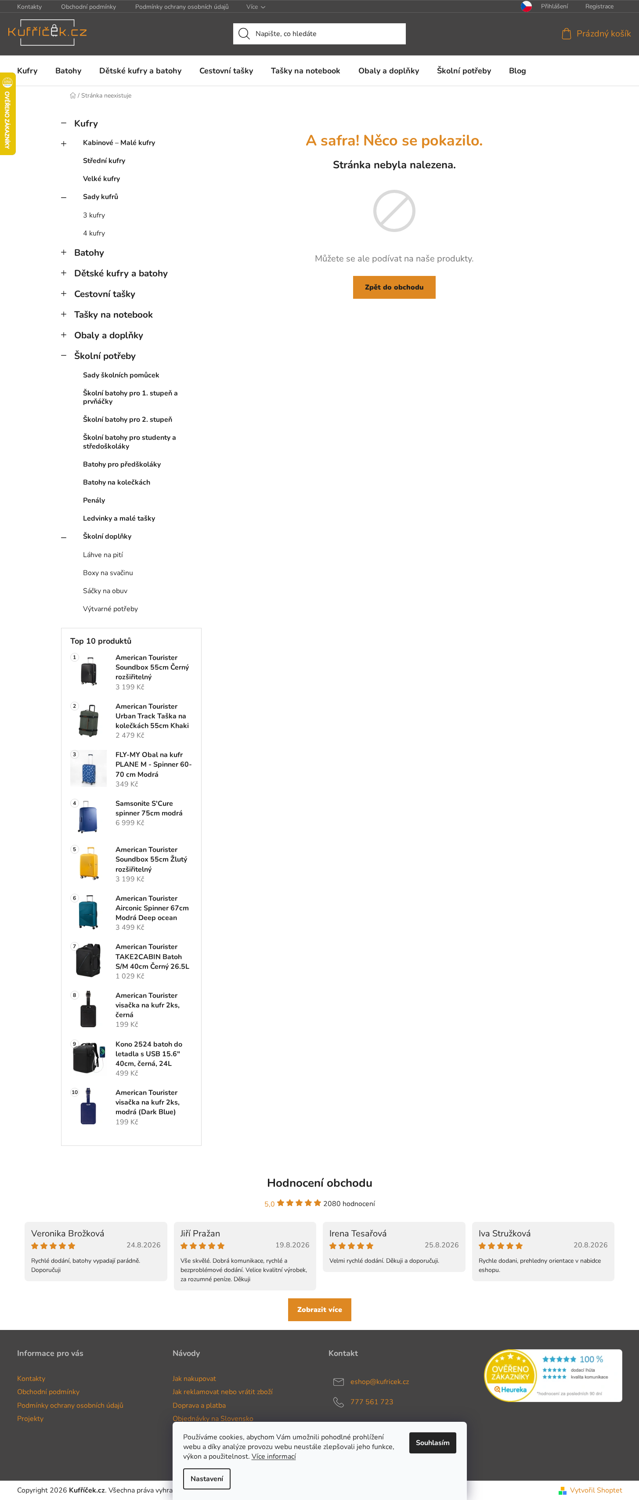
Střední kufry (104, 161)
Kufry (86, 123)
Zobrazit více (319, 1310)
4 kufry (94, 233)
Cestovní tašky (104, 294)
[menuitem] (27, 71)
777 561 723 (372, 1402)
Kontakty (29, 7)
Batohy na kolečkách (116, 482)
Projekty (30, 1419)
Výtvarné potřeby (110, 609)
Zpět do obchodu (394, 287)
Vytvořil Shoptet (596, 1490)
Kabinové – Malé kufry (119, 143)
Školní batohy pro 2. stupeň (127, 419)
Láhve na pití (103, 555)
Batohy (89, 252)
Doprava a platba (199, 1405)
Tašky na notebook (113, 314)
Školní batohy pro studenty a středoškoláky (129, 442)
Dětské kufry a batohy (121, 273)
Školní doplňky (107, 536)
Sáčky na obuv (105, 591)
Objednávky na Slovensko (213, 1419)
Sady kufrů (100, 197)
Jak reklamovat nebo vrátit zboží (223, 1392)
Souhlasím (433, 1443)
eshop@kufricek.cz (379, 1382)
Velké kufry (101, 179)
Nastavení (207, 1479)
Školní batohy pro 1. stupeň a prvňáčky (130, 397)
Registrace (599, 6)
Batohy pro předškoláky (122, 464)
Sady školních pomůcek (121, 375)
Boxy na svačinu (108, 573)
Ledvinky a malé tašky (119, 518)
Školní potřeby (105, 356)
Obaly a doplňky (108, 335)
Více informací (274, 1456)
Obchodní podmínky (88, 7)
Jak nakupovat (194, 1379)
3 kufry (94, 215)
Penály (94, 500)
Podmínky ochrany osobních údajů (182, 7)
